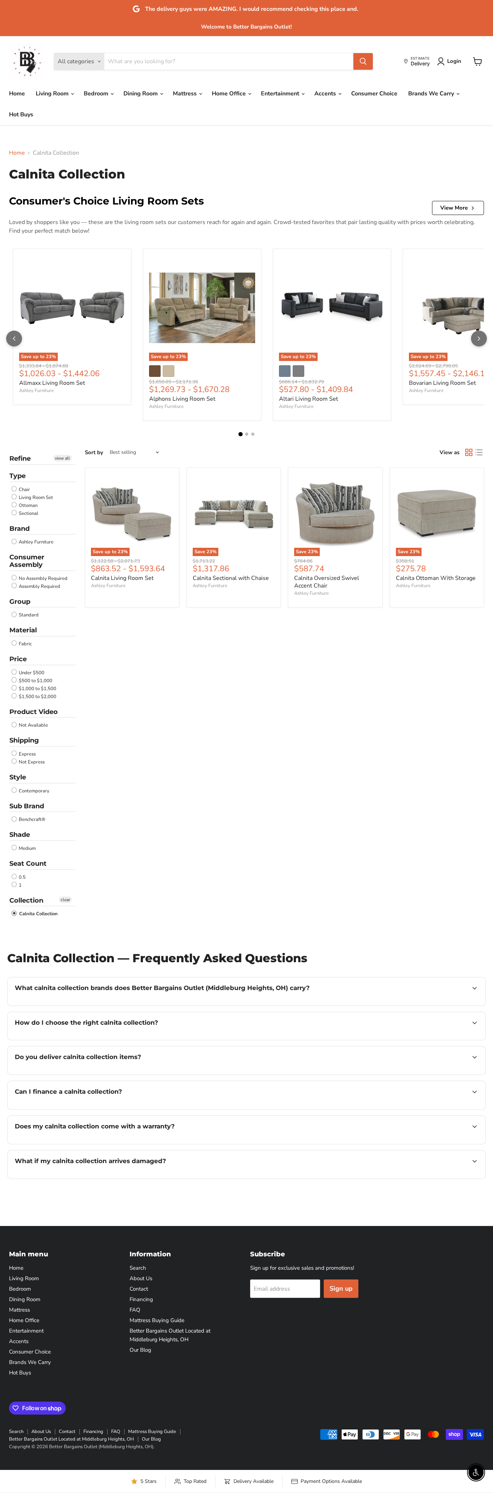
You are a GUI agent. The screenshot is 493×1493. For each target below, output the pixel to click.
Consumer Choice (374, 94)
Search (138, 1268)
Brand (19, 529)
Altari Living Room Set (308, 399)
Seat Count (28, 864)
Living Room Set (35, 497)
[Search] (363, 61)
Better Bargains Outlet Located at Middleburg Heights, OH (71, 1439)
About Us (141, 1278)
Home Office (229, 94)
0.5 (22, 877)
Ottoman (28, 505)
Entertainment (281, 94)
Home (17, 94)
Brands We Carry (431, 94)
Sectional (28, 513)
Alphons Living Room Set (182, 399)
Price (18, 659)
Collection (26, 900)
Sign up (341, 1288)
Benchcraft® (31, 819)
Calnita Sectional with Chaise (231, 578)
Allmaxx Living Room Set (52, 383)
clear (65, 900)
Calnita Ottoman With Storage (436, 578)
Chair (24, 489)
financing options (74, 1109)
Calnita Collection (38, 914)
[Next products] (479, 339)
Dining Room (141, 94)
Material (23, 630)
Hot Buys (21, 115)
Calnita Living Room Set (122, 578)
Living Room (53, 94)
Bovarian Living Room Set (442, 383)
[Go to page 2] (246, 434)
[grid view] (469, 452)
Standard (28, 615)
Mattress (185, 94)
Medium (27, 848)
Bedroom (97, 94)
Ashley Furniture (36, 390)
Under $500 (31, 673)
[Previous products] (14, 339)
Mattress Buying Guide (157, 1320)
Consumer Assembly (26, 561)
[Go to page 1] (240, 434)
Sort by (94, 452)
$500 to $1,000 (35, 680)
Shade (19, 835)
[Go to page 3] (252, 434)
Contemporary (33, 791)
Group (19, 602)
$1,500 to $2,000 (37, 696)
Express (27, 754)
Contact (139, 1288)
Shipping (24, 740)
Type (17, 476)
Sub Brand (26, 806)
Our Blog (140, 1350)
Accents (325, 94)
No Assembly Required (42, 578)
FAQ (135, 1309)
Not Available (33, 725)
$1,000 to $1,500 (37, 688)
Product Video (33, 712)
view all (62, 458)
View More (454, 207)
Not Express (31, 762)
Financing (141, 1299)
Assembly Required (39, 586)
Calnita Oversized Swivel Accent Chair (326, 582)
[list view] (479, 452)
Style (17, 777)
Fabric (25, 644)
